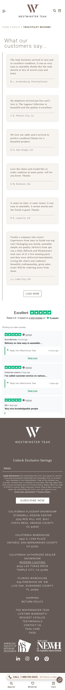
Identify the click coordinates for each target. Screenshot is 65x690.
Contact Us (32, 625)
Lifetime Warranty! (32, 613)
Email (7, 468)
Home (5, 27)
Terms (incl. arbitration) (24, 492)
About (16, 27)
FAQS (32, 632)
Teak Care (32, 629)
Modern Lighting (33, 562)
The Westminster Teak (32, 610)
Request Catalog (32, 617)
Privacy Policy (44, 492)
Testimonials (32, 621)
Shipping (32, 598)
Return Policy (32, 601)
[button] (58, 679)
